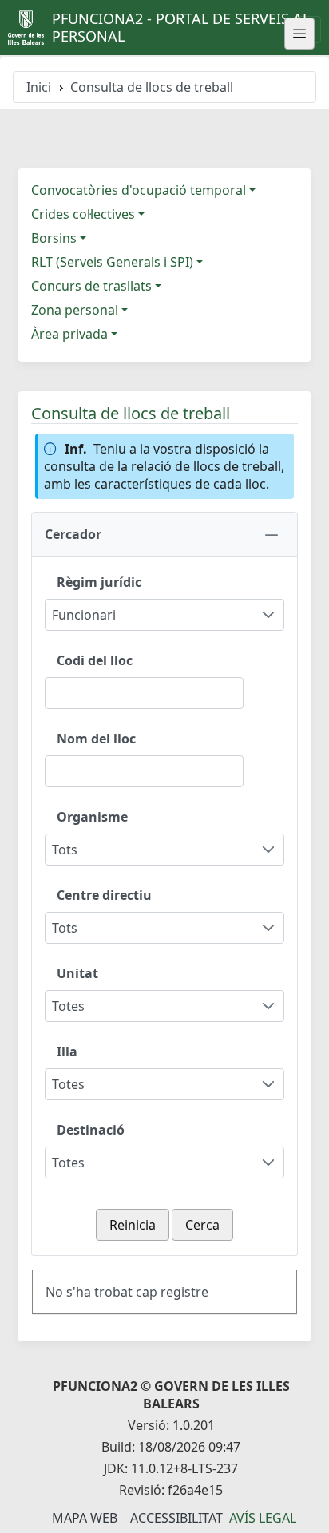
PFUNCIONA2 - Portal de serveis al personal (181, 27)
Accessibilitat (176, 1518)
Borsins (54, 238)
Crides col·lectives (83, 214)
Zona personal (74, 310)
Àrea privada (69, 334)
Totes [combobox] (68, 1006)
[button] (164, 534)
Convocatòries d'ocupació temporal (138, 190)
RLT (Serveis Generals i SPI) (112, 262)
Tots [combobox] (64, 849)
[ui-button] (299, 34)
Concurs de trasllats (91, 286)
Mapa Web (84, 1518)
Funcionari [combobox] (84, 615)
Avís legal (262, 1518)
